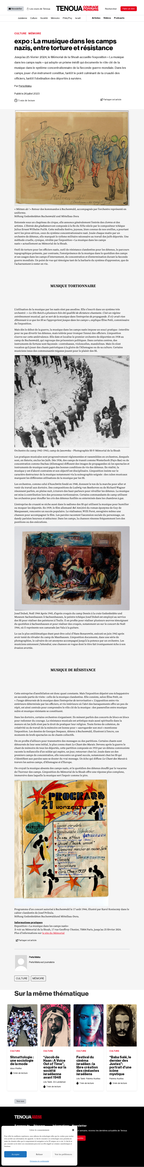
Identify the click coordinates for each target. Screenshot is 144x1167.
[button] (73, 1130)
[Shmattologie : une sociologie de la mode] (22, 1025)
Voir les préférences (63, 1154)
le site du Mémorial (53, 933)
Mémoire (55, 18)
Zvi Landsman (59, 1082)
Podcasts (119, 18)
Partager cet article (112, 100)
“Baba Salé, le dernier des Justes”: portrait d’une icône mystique (120, 1065)
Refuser (39, 1154)
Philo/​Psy (67, 18)
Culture (33, 18)
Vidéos (107, 18)
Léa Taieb (47, 1082)
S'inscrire (78, 1138)
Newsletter (16, 8)
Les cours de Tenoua (40, 8)
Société (44, 18)
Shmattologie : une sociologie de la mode (22, 1060)
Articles (96, 18)
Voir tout (20, 1101)
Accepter (15, 1154)
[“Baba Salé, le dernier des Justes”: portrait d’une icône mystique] (122, 1025)
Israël (78, 18)
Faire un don (129, 8)
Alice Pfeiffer (16, 1068)
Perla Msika (25, 86)
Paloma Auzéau (93, 1078)
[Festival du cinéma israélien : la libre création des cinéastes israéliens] (89, 1025)
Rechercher (111, 8)
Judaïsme (22, 18)
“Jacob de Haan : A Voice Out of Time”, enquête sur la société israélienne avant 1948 (54, 1067)
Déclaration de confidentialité (39, 1161)
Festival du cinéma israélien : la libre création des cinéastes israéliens (87, 1065)
